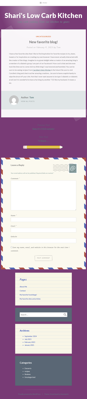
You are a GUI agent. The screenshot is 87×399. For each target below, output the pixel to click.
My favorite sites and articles (30, 299)
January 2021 (29, 345)
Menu (44, 3)
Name (14, 215)
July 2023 (28, 339)
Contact (23, 291)
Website (14, 236)
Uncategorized (43, 36)
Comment (15, 178)
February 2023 (30, 342)
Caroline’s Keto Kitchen (42, 70)
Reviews (28, 374)
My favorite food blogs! (28, 295)
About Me (23, 287)
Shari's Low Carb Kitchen (43, 15)
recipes (27, 371)
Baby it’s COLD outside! (43, 127)
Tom (58, 47)
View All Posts (28, 101)
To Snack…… (43, 138)
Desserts (28, 368)
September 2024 (31, 336)
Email (14, 226)
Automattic (64, 394)
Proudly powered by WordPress (29, 394)
